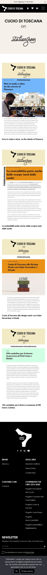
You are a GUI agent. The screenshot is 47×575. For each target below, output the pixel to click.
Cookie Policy (30, 473)
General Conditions (32, 464)
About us (5, 464)
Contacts (5, 486)
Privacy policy (27, 571)
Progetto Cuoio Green (33, 512)
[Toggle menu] (43, 8)
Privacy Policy (30, 468)
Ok (16, 571)
